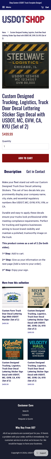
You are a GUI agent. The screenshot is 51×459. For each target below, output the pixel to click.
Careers (25, 415)
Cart (47, 7)
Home (4, 32)
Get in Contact (35, 171)
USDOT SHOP (33, 453)
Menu (8, 7)
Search (26, 411)
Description (12, 171)
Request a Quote (25, 419)
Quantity (6, 141)
